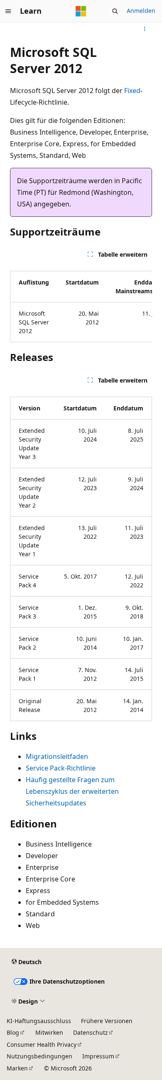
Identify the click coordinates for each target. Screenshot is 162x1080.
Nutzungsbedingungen (39, 1056)
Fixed (132, 90)
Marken (17, 1068)
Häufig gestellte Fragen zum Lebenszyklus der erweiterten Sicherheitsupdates (72, 791)
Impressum (98, 1056)
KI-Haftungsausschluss (39, 1021)
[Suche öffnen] (115, 11)
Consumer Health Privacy (41, 1044)
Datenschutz (90, 1032)
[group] (81, 303)
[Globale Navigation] (8, 11)
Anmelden (141, 11)
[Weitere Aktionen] (144, 29)
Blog (13, 1032)
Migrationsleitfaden (57, 756)
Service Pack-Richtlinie (61, 768)
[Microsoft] (81, 11)
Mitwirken (49, 1032)
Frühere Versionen (107, 1021)
